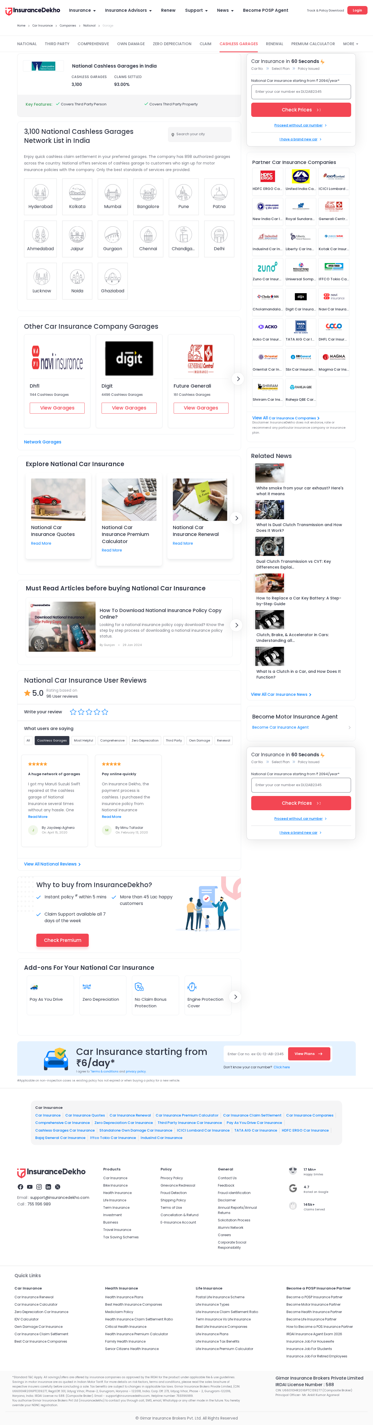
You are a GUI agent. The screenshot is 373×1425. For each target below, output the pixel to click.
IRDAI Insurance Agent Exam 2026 (314, 1334)
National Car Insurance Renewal (196, 531)
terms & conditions (104, 1071)
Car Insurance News (287, 694)
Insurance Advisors (126, 10)
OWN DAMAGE (131, 44)
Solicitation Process (234, 1220)
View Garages (57, 407)
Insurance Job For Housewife (310, 1341)
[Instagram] (39, 1188)
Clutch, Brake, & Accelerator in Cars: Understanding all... (292, 637)
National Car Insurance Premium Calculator (125, 534)
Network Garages (42, 442)
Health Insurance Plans (124, 1297)
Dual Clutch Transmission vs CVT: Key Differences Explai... (293, 564)
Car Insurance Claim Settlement (252, 1115)
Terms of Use (171, 1207)
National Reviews (58, 864)
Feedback (226, 1185)
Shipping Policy (173, 1200)
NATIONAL (27, 44)
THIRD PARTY (57, 44)
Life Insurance (114, 1200)
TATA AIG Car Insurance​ (255, 1130)
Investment (112, 1215)
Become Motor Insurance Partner (313, 1304)
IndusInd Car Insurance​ (161, 1137)
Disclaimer (227, 1200)
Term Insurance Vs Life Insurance (223, 1319)
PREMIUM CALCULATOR (313, 44)
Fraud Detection (174, 1192)
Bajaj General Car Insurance (60, 1137)
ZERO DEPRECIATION (172, 44)
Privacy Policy (172, 1178)
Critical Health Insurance (125, 1326)
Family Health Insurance (125, 1341)
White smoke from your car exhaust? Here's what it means (300, 491)
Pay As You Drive (46, 999)
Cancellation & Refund (180, 1215)
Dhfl (34, 385)
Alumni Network (230, 1227)
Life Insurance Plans (212, 1334)
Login (357, 10)
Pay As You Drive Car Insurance (254, 1122)
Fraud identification (234, 1192)
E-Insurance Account (178, 1222)
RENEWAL (274, 44)
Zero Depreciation (100, 999)
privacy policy (136, 1071)
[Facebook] (20, 1188)
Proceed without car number (298, 125)
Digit (107, 385)
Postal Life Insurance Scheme (220, 1297)
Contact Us (227, 1178)
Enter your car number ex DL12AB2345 (289, 91)
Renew (168, 10)
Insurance (80, 10)
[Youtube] (29, 1188)
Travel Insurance (117, 1229)
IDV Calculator (26, 1319)
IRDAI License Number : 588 (305, 1384)
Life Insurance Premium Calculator (224, 1348)
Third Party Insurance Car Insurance (190, 1122)
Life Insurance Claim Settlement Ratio (227, 1311)
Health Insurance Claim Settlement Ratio (139, 1319)
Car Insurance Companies (292, 418)
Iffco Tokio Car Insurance (113, 1137)
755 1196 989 (39, 1204)
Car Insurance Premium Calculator (187, 1115)
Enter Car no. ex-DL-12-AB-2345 (256, 1054)
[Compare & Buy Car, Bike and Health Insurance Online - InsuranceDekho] (32, 12)
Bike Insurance (115, 1185)
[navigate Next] (237, 378)
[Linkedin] (48, 1188)
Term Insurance (116, 1207)
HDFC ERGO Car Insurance (305, 1130)
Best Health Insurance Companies (133, 1304)
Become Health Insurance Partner (314, 1311)
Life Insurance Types (212, 1304)
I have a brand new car (298, 139)
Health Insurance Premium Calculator (136, 1334)
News (223, 10)
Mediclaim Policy (119, 1311)
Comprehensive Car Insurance (62, 1122)
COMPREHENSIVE (93, 44)
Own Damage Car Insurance (38, 1326)
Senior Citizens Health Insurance (132, 1348)
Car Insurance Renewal (130, 1115)
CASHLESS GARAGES (239, 44)
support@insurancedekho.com (59, 1197)
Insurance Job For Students (309, 1348)
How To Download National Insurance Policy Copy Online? (160, 614)
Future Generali (192, 385)
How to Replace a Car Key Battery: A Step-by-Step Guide (298, 601)
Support (194, 10)
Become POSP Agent (265, 10)
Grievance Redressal (178, 1185)
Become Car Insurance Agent (280, 727)
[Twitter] (57, 1188)
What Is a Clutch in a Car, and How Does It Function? (298, 674)
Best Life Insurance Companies (221, 1326)
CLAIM (205, 44)
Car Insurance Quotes (85, 1115)
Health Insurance (117, 1192)
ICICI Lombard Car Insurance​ (203, 1130)
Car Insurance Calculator (35, 1304)
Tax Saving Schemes (121, 1237)
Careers (224, 1235)
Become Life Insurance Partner (311, 1319)
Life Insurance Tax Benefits (217, 1341)
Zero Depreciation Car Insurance (123, 1122)
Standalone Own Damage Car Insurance (135, 1130)
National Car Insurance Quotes (53, 531)
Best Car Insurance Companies (40, 1341)
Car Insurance (48, 1115)
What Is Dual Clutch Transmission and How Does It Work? (299, 527)
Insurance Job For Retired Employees (316, 1356)
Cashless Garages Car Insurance (65, 1130)
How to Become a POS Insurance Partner (319, 1326)
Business (110, 1222)
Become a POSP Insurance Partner (314, 1297)
